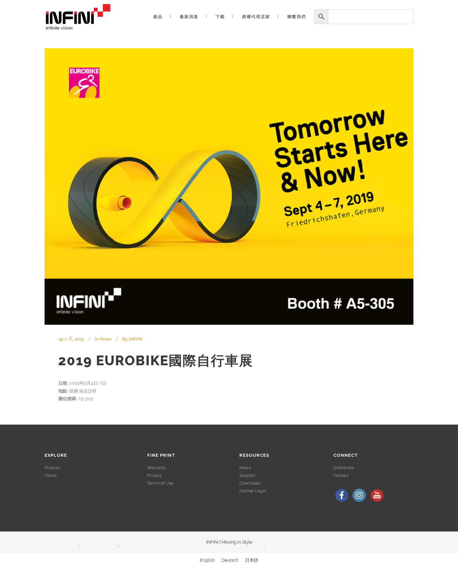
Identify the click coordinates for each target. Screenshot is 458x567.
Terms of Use (160, 483)
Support (247, 475)
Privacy (154, 475)
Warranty (156, 467)
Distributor (343, 467)
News (105, 339)
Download (249, 483)
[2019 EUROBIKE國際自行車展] (229, 186)
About (51, 475)
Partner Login (252, 490)
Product (52, 467)
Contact (340, 475)
